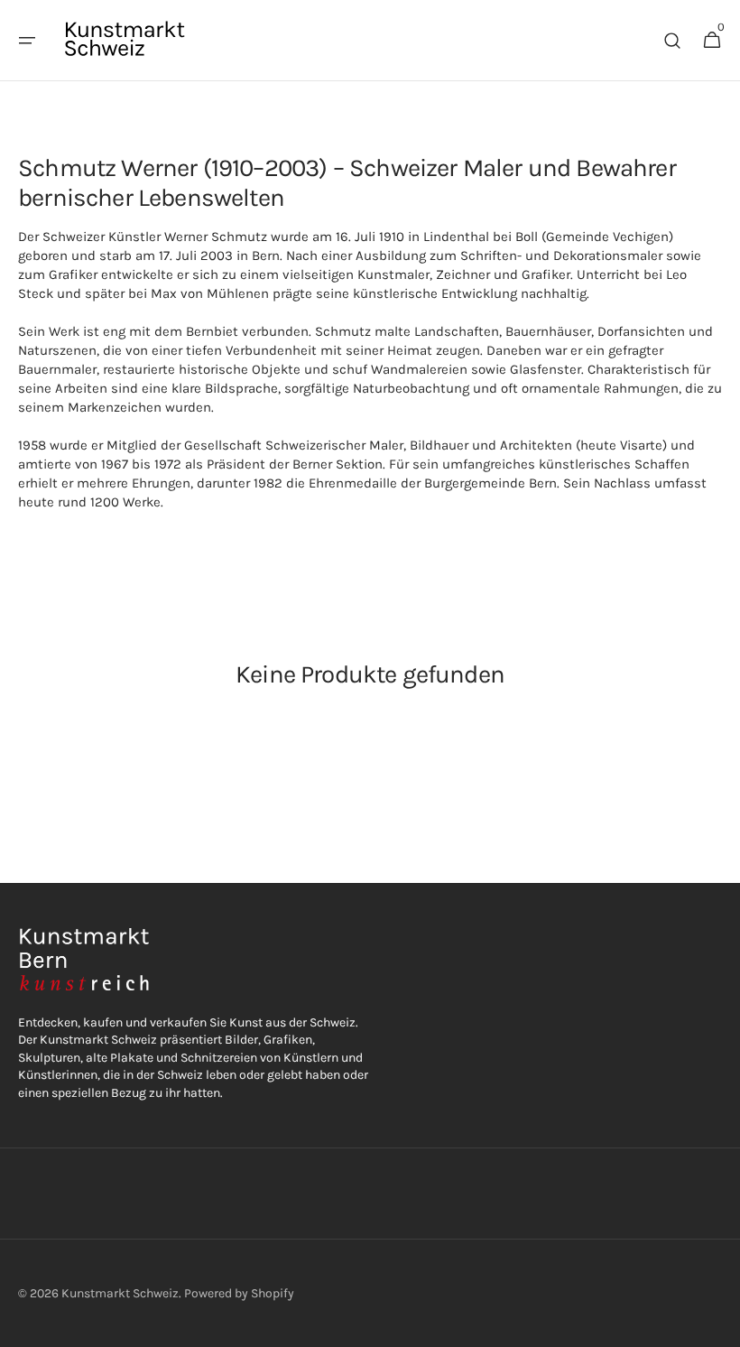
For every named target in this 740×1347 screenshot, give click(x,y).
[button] (27, 40)
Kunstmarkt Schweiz (120, 1293)
